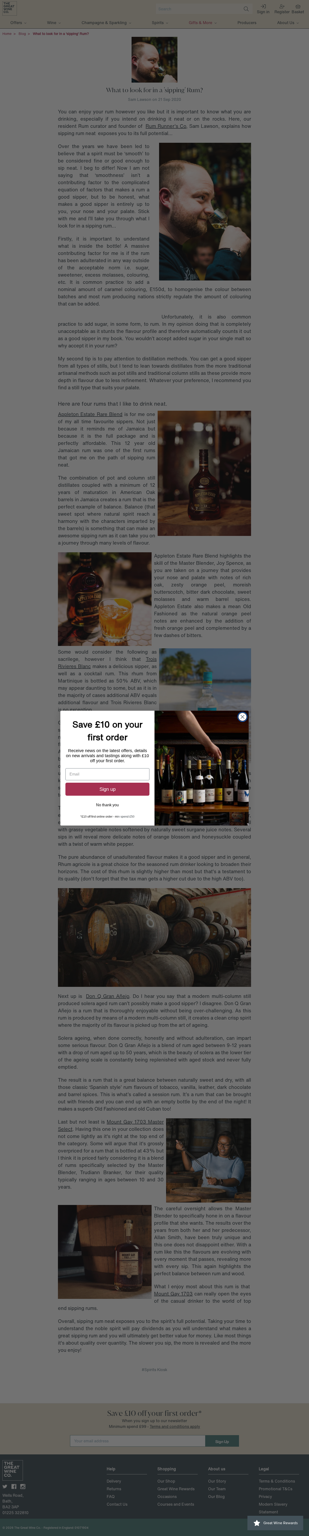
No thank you (107, 805)
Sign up (107, 789)
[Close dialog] (242, 717)
